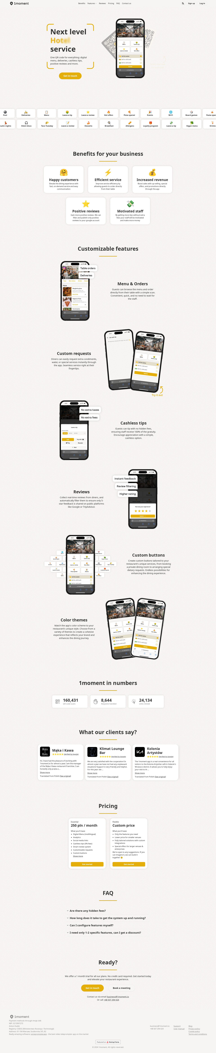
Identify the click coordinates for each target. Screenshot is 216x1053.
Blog (190, 1026)
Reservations (198, 113)
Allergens (164, 124)
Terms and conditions (198, 1034)
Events (115, 113)
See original (65, 776)
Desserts (123, 124)
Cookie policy (194, 1031)
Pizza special (94, 113)
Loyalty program (185, 124)
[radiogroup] (130, 59)
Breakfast (143, 124)
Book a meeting (121, 987)
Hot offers (136, 50)
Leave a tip (137, 43)
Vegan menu (105, 558)
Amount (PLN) (65, 430)
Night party (62, 563)
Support (177, 1026)
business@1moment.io (118, 996)
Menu (124, 43)
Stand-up (19, 124)
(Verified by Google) (71, 757)
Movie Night (56, 558)
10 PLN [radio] (65, 433)
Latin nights (40, 124)
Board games (157, 113)
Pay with (79, 439)
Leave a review (124, 50)
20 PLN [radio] (70, 433)
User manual (179, 1029)
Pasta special (177, 113)
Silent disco (61, 124)
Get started (87, 864)
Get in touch (70, 75)
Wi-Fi (136, 113)
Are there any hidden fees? (88, 911)
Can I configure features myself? (91, 925)
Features (91, 3)
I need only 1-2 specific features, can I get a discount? (105, 932)
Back (75, 447)
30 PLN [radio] (75, 433)
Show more (45, 773)
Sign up (191, 3)
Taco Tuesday (82, 124)
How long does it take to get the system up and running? (108, 918)
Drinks (50, 563)
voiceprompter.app (39, 1034)
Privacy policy (194, 1029)
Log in (202, 3)
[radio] (141, 56)
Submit (130, 66)
